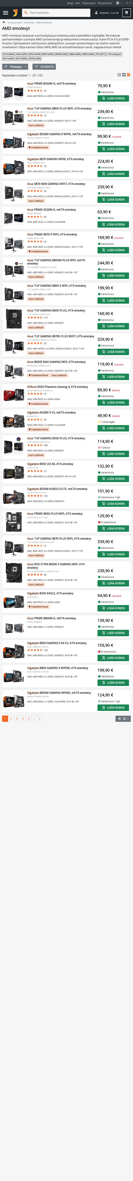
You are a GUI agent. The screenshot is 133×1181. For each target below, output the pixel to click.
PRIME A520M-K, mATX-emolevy (51, 209)
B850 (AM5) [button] (88, 54)
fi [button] (127, 3)
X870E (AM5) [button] (35, 58)
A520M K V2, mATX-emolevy (51, 412)
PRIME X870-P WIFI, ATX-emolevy (52, 234)
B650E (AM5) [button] (61, 54)
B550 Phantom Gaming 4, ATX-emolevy (57, 387)
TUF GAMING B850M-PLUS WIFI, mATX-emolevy (56, 261)
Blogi (70, 3)
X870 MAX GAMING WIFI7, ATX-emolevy (56, 184)
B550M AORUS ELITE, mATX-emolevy (57, 489)
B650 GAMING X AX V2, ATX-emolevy (57, 643)
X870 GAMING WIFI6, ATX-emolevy (55, 159)
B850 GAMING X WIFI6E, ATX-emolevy (57, 668)
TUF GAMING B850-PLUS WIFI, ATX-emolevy (59, 108)
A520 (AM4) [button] (8, 54)
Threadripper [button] (114, 54)
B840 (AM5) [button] (75, 54)
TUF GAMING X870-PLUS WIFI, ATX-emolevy (59, 538)
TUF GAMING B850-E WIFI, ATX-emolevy (56, 286)
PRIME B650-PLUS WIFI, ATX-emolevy (55, 513)
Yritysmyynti (89, 3)
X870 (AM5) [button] (21, 58)
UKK (77, 3)
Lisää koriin (113, 98)
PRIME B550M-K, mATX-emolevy (51, 83)
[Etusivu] (15, 12)
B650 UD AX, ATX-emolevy (50, 464)
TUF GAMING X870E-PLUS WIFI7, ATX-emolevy (60, 336)
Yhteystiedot (104, 3)
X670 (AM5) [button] (8, 58)
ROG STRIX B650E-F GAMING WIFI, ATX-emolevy (56, 565)
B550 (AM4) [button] (34, 54)
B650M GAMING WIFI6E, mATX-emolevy (59, 693)
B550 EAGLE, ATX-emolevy (50, 593)
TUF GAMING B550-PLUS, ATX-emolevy (56, 438)
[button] (119, 3)
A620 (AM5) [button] (21, 54)
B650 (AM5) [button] (47, 54)
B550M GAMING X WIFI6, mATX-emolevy (59, 134)
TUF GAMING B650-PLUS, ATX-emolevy (56, 310)
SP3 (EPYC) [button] (101, 54)
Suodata (44, 67)
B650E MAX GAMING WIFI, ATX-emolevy (56, 362)
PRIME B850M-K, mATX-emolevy (51, 618)
